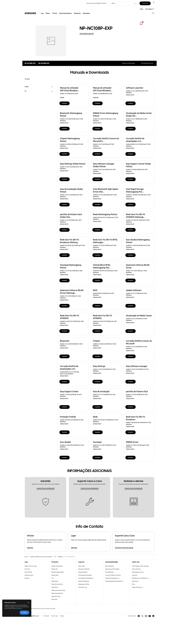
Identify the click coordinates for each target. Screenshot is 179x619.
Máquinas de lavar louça (58, 590)
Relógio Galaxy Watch (57, 572)
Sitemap (62, 616)
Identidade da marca (138, 572)
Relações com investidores (139, 578)
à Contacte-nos (82, 587)
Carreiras (134, 575)
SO (25, 91)
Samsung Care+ (29, 575)
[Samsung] (30, 13)
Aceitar (24, 612)
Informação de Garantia (85, 575)
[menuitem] (42, 13)
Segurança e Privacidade (112, 569)
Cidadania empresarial (111, 578)
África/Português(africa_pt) (32, 616)
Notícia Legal (54, 616)
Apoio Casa (81, 566)
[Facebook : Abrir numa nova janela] (139, 616)
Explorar (27, 578)
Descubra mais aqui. (17, 608)
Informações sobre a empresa (140, 566)
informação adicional (147, 63)
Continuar (145, 3)
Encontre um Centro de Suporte (124, 547)
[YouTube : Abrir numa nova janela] (150, 616)
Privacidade (46, 616)
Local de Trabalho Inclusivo (113, 575)
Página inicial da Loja (31, 566)
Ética (133, 584)
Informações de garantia (87, 33)
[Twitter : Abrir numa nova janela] (142, 616)
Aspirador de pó (55, 596)
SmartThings (28, 572)
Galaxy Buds (54, 575)
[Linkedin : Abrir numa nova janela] (153, 616)
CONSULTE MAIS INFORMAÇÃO (46, 488)
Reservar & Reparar (83, 581)
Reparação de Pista (83, 584)
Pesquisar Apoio (82, 572)
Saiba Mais (30, 547)
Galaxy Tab (54, 569)
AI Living (27, 569)
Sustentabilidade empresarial (113, 581)
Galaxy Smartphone (57, 566)
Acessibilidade (109, 572)
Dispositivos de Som (57, 584)
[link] (141, 23)
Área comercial (136, 569)
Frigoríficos (54, 587)
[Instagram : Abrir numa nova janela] (146, 616)
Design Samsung (137, 587)
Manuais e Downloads (128, 63)
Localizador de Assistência (85, 578)
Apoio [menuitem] (141, 9)
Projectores (54, 581)
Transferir (64, 103)
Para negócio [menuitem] (149, 9)
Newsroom (135, 581)
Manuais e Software (84, 569)
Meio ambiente (109, 566)
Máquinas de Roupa (57, 593)
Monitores (54, 599)
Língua (27, 87)
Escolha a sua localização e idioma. (96, 3)
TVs (52, 578)
